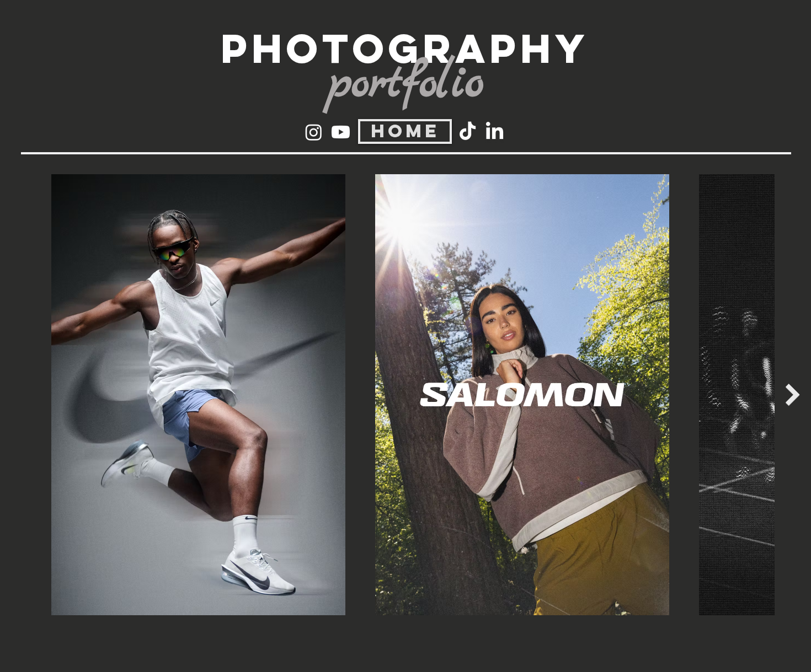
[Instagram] (313, 132)
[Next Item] (793, 395)
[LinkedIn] (494, 132)
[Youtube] (340, 132)
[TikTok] (467, 132)
